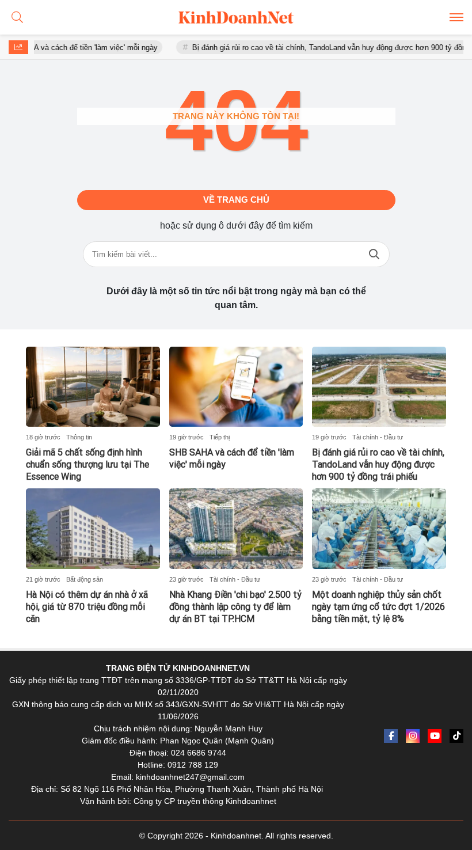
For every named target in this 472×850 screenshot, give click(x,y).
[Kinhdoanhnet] (236, 17)
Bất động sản (84, 579)
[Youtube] (434, 736)
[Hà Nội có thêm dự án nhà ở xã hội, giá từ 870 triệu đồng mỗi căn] (93, 528)
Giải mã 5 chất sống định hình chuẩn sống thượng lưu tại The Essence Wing (87, 464)
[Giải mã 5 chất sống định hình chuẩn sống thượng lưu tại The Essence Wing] (93, 387)
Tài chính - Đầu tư (377, 437)
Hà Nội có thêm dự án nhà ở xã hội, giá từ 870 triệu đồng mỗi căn (87, 606)
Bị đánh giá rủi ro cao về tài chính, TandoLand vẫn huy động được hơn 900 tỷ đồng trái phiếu (378, 464)
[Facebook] (391, 736)
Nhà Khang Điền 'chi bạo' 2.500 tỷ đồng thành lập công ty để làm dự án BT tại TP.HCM (235, 606)
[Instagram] (413, 736)
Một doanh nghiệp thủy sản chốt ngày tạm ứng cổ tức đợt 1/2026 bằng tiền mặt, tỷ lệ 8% (378, 606)
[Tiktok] (456, 736)
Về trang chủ (236, 199)
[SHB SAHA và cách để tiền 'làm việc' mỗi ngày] (236, 387)
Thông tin (79, 437)
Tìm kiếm (374, 254)
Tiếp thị (220, 437)
